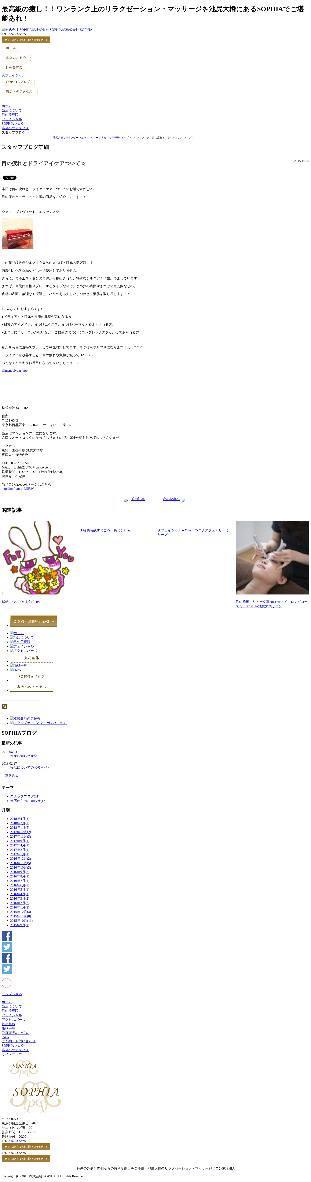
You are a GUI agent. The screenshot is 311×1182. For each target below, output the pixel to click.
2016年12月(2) (20, 858)
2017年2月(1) (19, 850)
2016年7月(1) (19, 881)
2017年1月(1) (19, 854)
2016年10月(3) (20, 867)
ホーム (7, 106)
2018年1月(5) (19, 827)
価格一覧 (8, 1028)
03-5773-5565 (16, 1141)
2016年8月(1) (19, 876)
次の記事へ (171, 499)
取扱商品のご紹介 (15, 1033)
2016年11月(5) (20, 863)
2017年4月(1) (19, 845)
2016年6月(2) (19, 885)
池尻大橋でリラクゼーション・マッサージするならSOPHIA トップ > (92, 137)
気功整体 (8, 1024)
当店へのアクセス (15, 128)
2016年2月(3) (19, 903)
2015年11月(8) (20, 916)
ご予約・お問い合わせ (19, 1041)
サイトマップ (12, 1054)
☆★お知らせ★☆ (23, 756)
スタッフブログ (140, 137)
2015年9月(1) (19, 925)
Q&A (5, 1037)
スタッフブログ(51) (24, 796)
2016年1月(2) (19, 907)
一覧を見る (10, 775)
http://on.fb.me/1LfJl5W (18, 488)
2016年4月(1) (19, 894)
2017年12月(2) (20, 832)
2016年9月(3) (19, 872)
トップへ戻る (12, 994)
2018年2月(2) (19, 823)
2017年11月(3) (20, 836)
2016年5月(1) (19, 889)
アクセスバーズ (13, 1019)
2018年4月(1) (19, 818)
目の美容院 (10, 114)
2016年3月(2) (19, 898)
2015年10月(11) (21, 920)
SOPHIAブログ (13, 123)
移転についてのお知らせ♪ (21, 602)
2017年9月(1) (19, 841)
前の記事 (138, 499)
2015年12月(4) (20, 912)
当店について (12, 110)
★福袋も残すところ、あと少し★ (105, 530)
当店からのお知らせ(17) (28, 801)
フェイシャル (12, 119)
